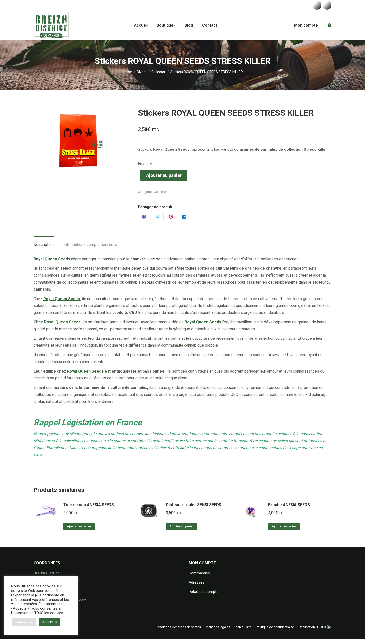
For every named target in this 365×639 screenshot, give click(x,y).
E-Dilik (322, 627)
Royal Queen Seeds (61, 298)
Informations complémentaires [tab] (90, 244)
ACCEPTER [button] (49, 622)
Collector (160, 192)
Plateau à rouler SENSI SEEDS (193, 504)
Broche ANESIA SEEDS (289, 504)
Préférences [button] (24, 622)
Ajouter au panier (164, 175)
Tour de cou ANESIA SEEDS (88, 504)
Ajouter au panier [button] (79, 526)
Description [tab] (44, 244)
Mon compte (306, 25)
